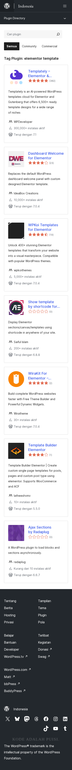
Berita (8, 608)
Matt (9, 677)
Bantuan (10, 642)
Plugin (42, 615)
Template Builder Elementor (42, 447)
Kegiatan (44, 642)
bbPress (12, 684)
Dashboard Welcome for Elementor (46, 155)
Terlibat (43, 635)
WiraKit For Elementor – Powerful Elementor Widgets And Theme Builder (45, 375)
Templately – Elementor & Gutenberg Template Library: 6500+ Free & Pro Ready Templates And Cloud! (46, 73)
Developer (11, 649)
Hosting (9, 615)
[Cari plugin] (58, 34)
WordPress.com (17, 670)
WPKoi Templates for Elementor (43, 227)
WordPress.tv (16, 657)
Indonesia (20, 709)
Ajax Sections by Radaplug (39, 529)
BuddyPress (15, 691)
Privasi (9, 622)
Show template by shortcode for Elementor (42, 304)
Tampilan (44, 601)
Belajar (9, 635)
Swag (44, 657)
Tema (42, 608)
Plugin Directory (14, 18)
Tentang (10, 601)
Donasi (45, 649)
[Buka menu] (65, 6)
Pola (41, 622)
